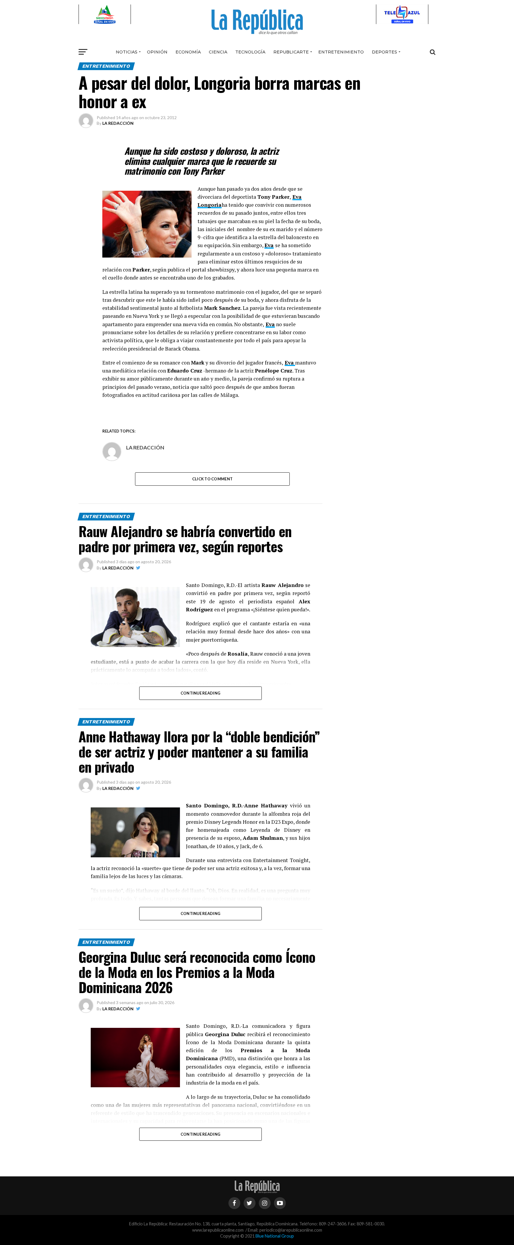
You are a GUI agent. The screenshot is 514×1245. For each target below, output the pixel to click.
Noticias (126, 52)
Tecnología (250, 52)
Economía (188, 52)
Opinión (157, 52)
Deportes (384, 52)
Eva (269, 245)
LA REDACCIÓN (118, 123)
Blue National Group (275, 1235)
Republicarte (291, 52)
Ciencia (218, 52)
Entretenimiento (341, 52)
